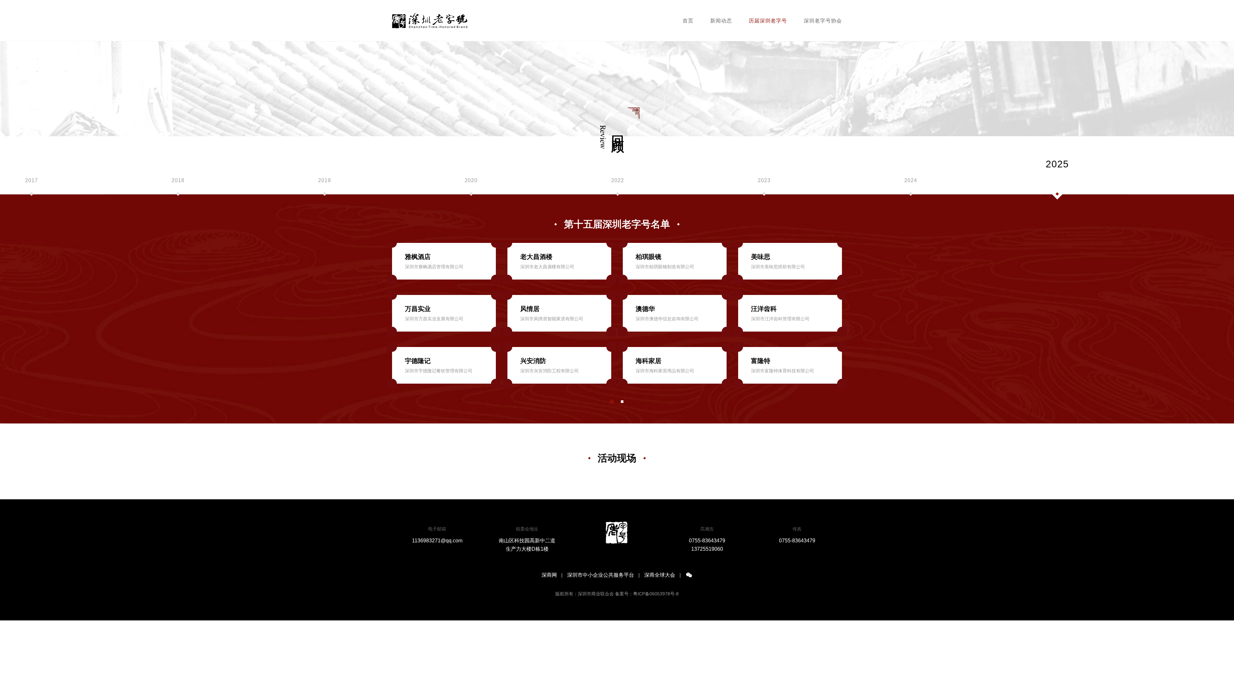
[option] (178, 186)
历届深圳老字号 (768, 20)
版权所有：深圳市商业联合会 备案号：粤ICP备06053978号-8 (617, 594)
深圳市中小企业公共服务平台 (600, 575)
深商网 (549, 575)
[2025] (1057, 186)
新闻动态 (721, 20)
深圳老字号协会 (823, 20)
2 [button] (622, 401)
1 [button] (611, 401)
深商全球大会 (659, 575)
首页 (688, 20)
